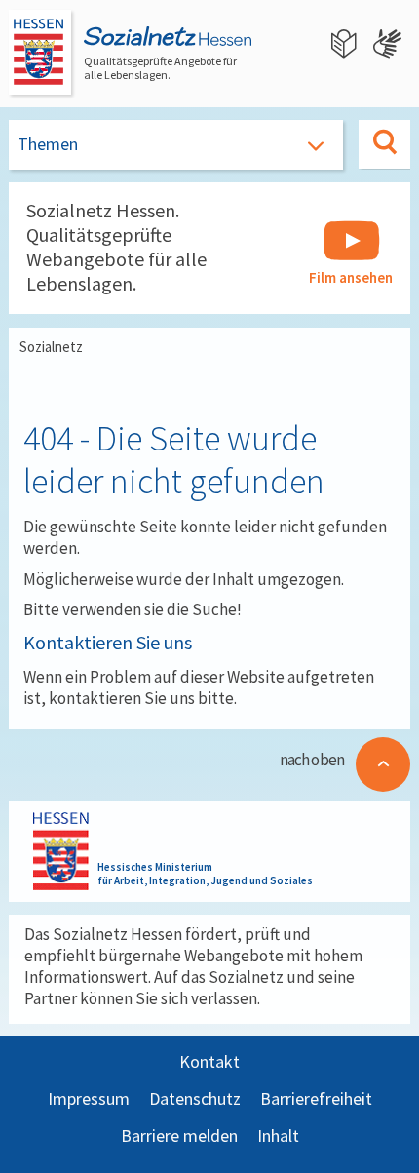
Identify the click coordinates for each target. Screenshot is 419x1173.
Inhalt (278, 1135)
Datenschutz (195, 1098)
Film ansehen (351, 277)
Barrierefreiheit (316, 1098)
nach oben (312, 759)
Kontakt (209, 1061)
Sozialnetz (51, 346)
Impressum (89, 1098)
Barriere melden (179, 1135)
